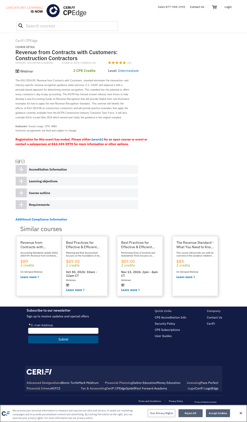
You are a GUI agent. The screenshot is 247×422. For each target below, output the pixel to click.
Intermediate (128, 70)
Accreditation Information (48, 169)
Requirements (39, 205)
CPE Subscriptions (167, 330)
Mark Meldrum (89, 383)
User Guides (163, 336)
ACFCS (55, 388)
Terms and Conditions (149, 401)
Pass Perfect (209, 383)
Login (228, 6)
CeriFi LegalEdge (206, 388)
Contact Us (197, 6)
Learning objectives (43, 181)
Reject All (190, 413)
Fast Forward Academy (151, 388)
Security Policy (165, 323)
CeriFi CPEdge (116, 388)
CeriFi (211, 323)
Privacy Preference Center (206, 402)
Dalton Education (144, 383)
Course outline (39, 193)
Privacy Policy (176, 401)
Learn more (28, 277)
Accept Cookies (218, 413)
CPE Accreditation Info (170, 317)
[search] (97, 139)
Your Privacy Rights (161, 413)
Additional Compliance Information (41, 219)
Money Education (168, 383)
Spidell (130, 388)
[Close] (241, 413)
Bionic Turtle (70, 383)
